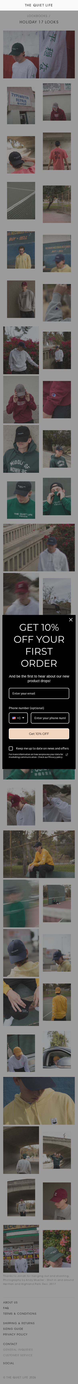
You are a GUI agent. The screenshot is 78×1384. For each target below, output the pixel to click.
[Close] (71, 620)
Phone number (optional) (26, 708)
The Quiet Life (39, 5)
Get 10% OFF (39, 734)
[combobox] (18, 717)
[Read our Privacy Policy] (66, 754)
